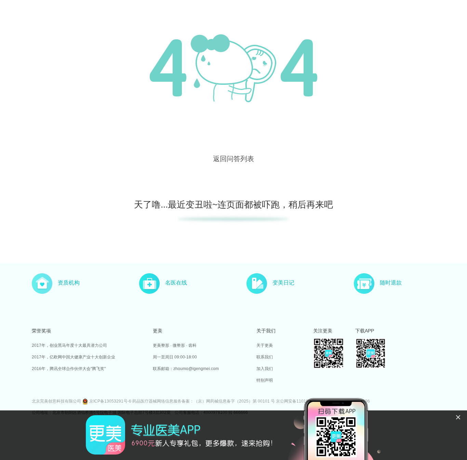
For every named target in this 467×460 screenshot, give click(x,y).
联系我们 (264, 357)
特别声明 (264, 380)
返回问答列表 (233, 158)
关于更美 (264, 345)
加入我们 (264, 368)
